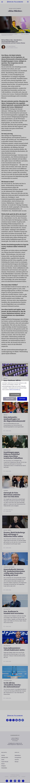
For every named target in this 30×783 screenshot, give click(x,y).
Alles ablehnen (15, 394)
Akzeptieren (22, 398)
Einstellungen (10, 398)
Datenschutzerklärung (14, 389)
